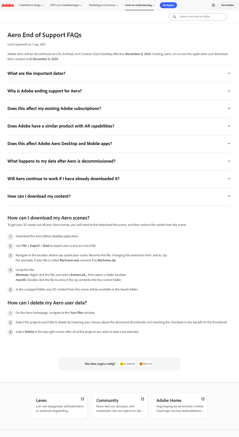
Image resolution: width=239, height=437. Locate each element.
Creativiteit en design (30, 5)
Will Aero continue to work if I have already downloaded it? (63, 178)
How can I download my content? (38, 196)
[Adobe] (7, 5)
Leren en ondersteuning (138, 5)
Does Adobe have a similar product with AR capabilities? (60, 126)
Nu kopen (168, 5)
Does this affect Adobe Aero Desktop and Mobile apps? (59, 143)
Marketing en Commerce (102, 5)
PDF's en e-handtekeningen (64, 5)
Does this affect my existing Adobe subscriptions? (54, 108)
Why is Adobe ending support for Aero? (44, 91)
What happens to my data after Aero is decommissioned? (61, 161)
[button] (213, 5)
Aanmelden (227, 5)
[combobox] (197, 17)
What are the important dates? (36, 73)
